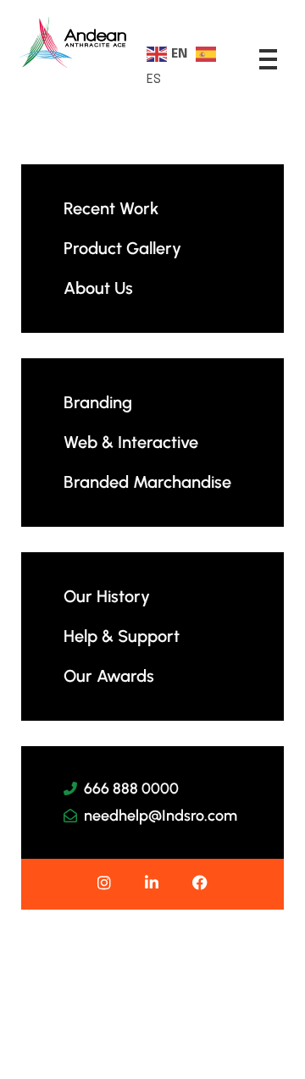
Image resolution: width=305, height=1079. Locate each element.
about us (98, 288)
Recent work (111, 208)
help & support (122, 636)
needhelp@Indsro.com (160, 815)
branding (98, 402)
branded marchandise (147, 482)
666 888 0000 (131, 788)
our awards (109, 676)
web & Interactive (131, 442)
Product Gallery (122, 248)
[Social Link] (104, 884)
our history (107, 596)
